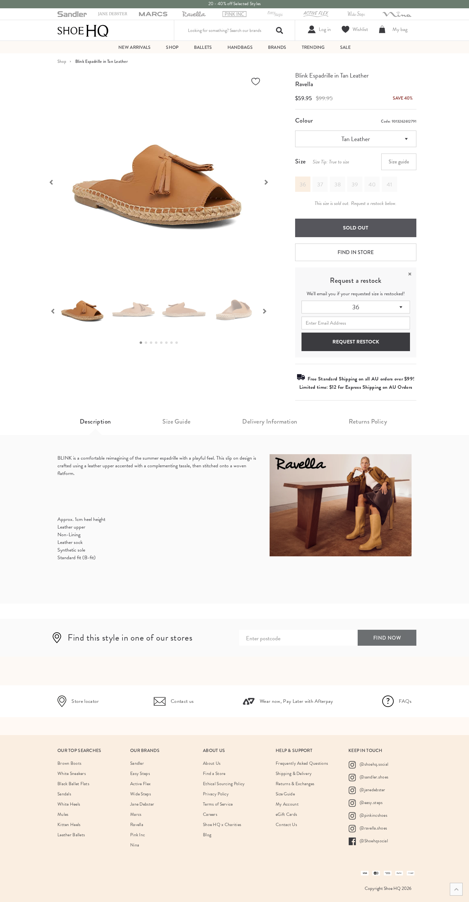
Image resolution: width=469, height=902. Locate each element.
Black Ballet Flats (73, 783)
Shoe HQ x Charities (222, 824)
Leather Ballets (71, 834)
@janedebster (372, 789)
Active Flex (140, 783)
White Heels (68, 804)
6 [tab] (168, 343)
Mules (62, 814)
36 (355, 307)
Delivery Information (269, 421)
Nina (134, 845)
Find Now (387, 638)
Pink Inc (137, 834)
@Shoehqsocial (373, 841)
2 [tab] (148, 343)
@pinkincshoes (373, 815)
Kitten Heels (68, 824)
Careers (210, 814)
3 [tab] (153, 343)
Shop (61, 61)
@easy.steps (371, 802)
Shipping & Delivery (294, 773)
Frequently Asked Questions (302, 763)
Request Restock (355, 342)
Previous (47, 181)
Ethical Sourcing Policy (224, 783)
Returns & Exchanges (295, 783)
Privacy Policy (216, 794)
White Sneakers (71, 773)
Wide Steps (140, 794)
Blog (207, 834)
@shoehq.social (373, 764)
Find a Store (214, 773)
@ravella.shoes (373, 828)
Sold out (355, 228)
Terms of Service (218, 804)
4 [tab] (158, 343)
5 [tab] (163, 343)
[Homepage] (82, 30)
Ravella (304, 84)
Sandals (64, 794)
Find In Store (356, 252)
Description (95, 421)
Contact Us (286, 824)
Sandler (137, 763)
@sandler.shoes (373, 777)
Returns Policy (368, 421)
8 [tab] (178, 343)
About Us (211, 763)
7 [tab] (173, 343)
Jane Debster (142, 804)
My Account (287, 804)
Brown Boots (69, 763)
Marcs (135, 814)
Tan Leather (355, 139)
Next (269, 181)
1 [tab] (142, 343)
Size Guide (176, 421)
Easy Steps (140, 773)
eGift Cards (286, 814)
